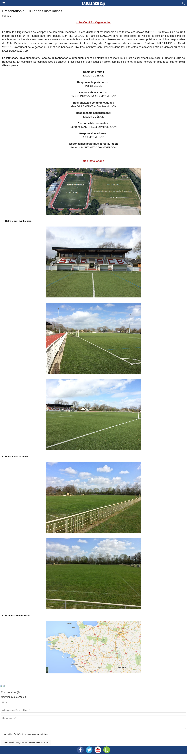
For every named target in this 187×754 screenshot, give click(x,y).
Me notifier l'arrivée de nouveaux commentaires (25, 734)
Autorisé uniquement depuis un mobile (26, 742)
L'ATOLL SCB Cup (93, 3)
